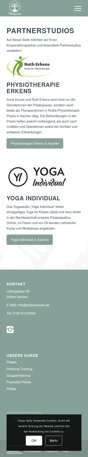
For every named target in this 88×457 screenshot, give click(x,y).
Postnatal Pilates (19, 382)
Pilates (12, 362)
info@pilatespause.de (33, 305)
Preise (11, 388)
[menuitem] (75, 8)
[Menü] (75, 8)
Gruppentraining (18, 375)
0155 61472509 (23, 313)
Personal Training (19, 368)
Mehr (54, 440)
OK (34, 440)
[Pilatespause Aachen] (36, 8)
